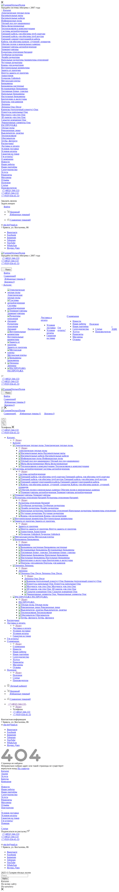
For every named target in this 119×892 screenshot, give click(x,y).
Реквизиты (6, 800)
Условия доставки (10, 813)
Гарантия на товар (10, 818)
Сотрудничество (9, 794)
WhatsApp (12, 245)
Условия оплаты (9, 815)
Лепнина (23, 570)
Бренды (5, 779)
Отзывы (5, 805)
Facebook (11, 235)
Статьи (4, 828)
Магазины (6, 802)
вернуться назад (9, 768)
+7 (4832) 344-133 (10, 190)
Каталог (17, 443)
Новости (5, 787)
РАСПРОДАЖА (27, 602)
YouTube (11, 243)
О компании (19, 646)
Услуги (4, 776)
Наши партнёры (9, 792)
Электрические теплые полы (33, 450)
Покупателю (7, 807)
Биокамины (24, 544)
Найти (5, 878)
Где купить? (7, 820)
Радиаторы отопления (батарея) (34, 503)
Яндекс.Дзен (13, 248)
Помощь (5, 823)
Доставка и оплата (22, 628)
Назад (18, 440)
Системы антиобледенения (32, 474)
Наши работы (8, 789)
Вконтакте (12, 232)
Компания (6, 781)
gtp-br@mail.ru (10, 225)
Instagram (11, 237)
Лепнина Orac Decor (34, 578)
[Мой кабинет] (2, 417)
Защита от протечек (28, 526)
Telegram (11, 240)
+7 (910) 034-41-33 (10, 195)
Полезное (17, 675)
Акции (4, 773)
